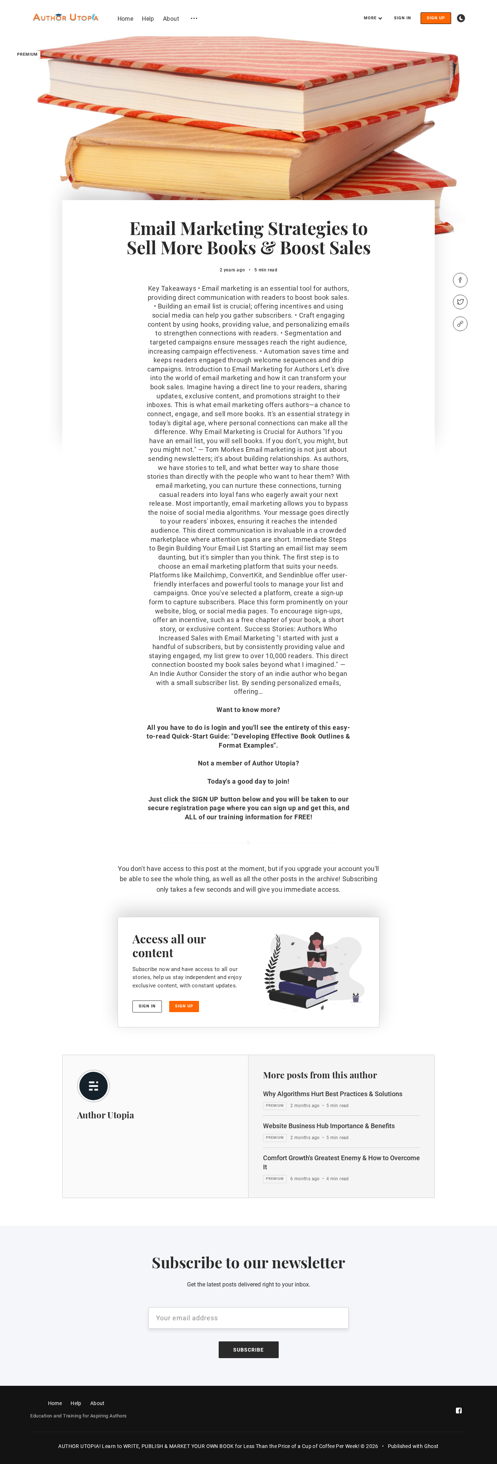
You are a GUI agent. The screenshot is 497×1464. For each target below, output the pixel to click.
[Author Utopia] (93, 1086)
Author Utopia (105, 1115)
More (370, 18)
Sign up (436, 18)
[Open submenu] (194, 18)
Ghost (431, 1446)
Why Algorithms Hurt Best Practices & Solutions (332, 1094)
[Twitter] (460, 302)
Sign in (402, 18)
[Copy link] (460, 324)
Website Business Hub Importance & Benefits (329, 1126)
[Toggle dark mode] (461, 18)
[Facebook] (460, 280)
